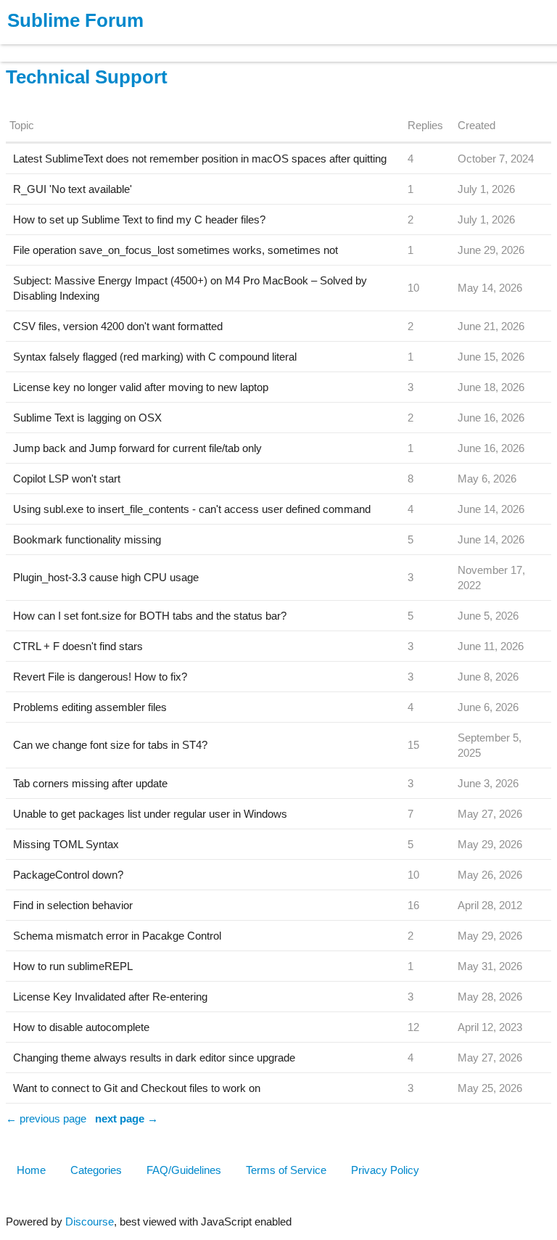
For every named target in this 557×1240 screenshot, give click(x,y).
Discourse (89, 1221)
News (152, 46)
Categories (96, 1170)
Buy (94, 46)
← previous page (46, 1118)
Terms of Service (286, 1170)
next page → (126, 1118)
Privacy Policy (385, 1170)
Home (31, 1170)
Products (44, 46)
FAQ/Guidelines (184, 1170)
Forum (199, 46)
